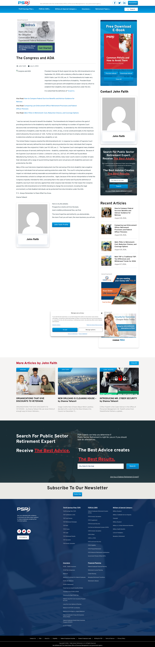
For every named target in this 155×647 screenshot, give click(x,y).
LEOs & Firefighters (118, 533)
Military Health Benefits (119, 529)
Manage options (90, 330)
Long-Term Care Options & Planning (72, 604)
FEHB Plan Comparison (69, 570)
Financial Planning (94, 563)
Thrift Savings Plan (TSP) (72, 508)
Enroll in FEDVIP (67, 626)
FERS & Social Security (94, 524)
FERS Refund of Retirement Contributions (98, 552)
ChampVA (115, 518)
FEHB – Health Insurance (69, 566)
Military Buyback (117, 511)
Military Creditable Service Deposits (122, 515)
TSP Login (65, 533)
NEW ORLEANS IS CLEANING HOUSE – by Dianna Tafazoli (77, 400)
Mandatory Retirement (119, 536)
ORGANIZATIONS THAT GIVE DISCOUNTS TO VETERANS (30, 400)
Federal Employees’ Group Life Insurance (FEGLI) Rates (73, 616)
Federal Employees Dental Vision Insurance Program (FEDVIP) (74, 621)
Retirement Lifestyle (93, 581)
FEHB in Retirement (68, 584)
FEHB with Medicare (68, 581)
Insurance (66, 563)
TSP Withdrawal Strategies (70, 522)
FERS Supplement (92, 520)
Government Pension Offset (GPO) (97, 556)
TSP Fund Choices (67, 518)
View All (134, 363)
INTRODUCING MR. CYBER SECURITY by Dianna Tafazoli (118, 400)
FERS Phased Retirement (94, 549)
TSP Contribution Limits (69, 515)
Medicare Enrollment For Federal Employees (74, 577)
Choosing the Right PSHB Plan (71, 595)
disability (71, 91)
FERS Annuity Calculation (94, 516)
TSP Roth (65, 525)
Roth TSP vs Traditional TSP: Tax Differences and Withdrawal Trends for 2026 (125, 259)
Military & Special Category (122, 508)
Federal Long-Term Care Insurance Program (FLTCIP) (74, 599)
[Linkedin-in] (124, 3)
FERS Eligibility (92, 545)
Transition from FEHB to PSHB (71, 591)
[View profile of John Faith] (32, 233)
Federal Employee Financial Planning (97, 566)
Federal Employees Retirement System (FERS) (98, 512)
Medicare (65, 574)
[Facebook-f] (115, 3)
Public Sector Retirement (76, 643)
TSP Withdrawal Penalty (69, 536)
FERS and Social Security (94, 541)
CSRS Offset (91, 534)
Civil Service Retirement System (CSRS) (98, 527)
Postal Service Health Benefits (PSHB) (73, 588)
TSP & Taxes (66, 529)
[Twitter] (120, 3)
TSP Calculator (67, 540)
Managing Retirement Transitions (96, 577)
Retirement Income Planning (95, 570)
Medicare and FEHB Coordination (71, 608)
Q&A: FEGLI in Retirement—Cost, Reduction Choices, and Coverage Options (51, 113)
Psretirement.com (21, 517)
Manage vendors (56, 325)
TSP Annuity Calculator (69, 543)
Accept (65, 330)
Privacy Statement (83, 334)
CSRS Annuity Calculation (94, 531)
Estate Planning (92, 574)
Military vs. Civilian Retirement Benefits (123, 525)
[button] (102, 313)
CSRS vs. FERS (92, 538)
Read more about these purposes (95, 325)
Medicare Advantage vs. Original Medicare (74, 611)
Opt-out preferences (73, 334)
